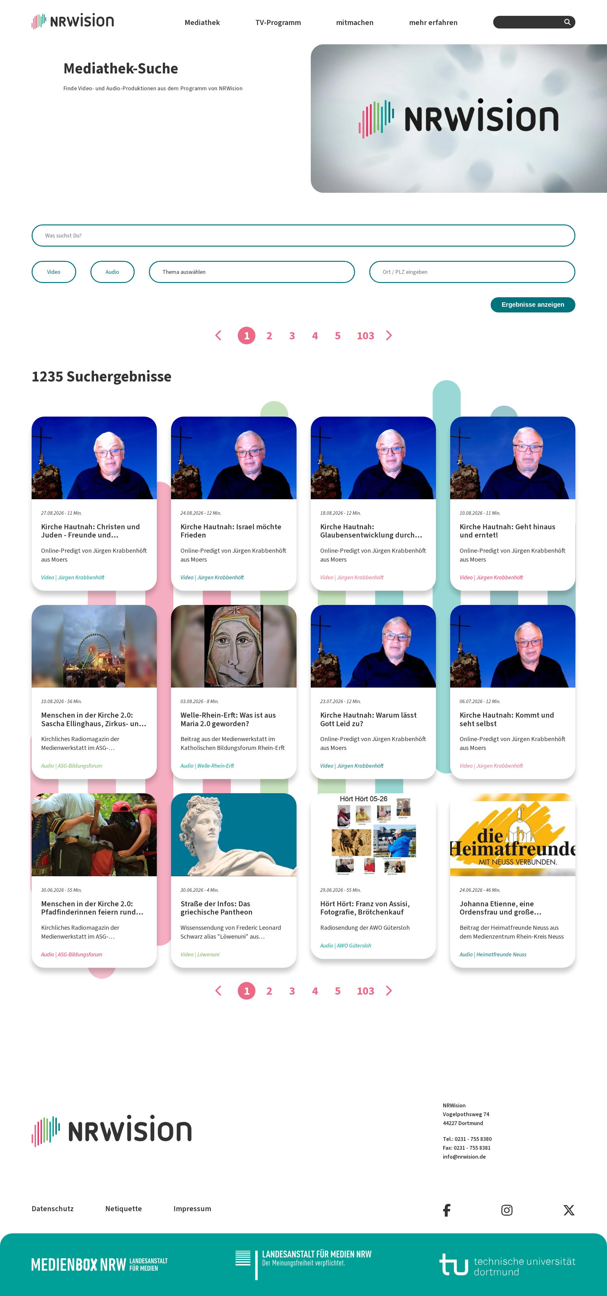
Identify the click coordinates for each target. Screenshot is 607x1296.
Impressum (192, 1209)
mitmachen (355, 22)
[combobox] (534, 22)
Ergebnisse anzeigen (533, 304)
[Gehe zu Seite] (388, 335)
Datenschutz (53, 1209)
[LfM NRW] (303, 1264)
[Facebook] (447, 1210)
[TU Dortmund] (507, 1264)
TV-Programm (278, 22)
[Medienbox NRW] (100, 1264)
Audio (112, 272)
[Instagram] (506, 1210)
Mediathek (202, 22)
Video (53, 272)
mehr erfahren (433, 22)
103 (365, 335)
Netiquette (123, 1209)
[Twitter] (569, 1210)
